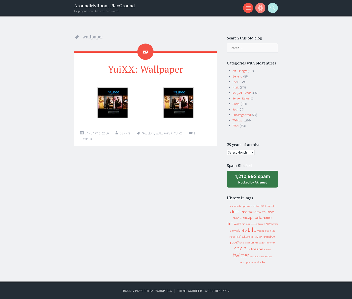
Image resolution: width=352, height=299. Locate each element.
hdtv (268, 224)
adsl (239, 206)
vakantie (254, 256)
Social (236, 104)
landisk (242, 230)
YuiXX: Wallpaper (145, 69)
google (262, 224)
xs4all (256, 262)
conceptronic (251, 217)
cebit (273, 205)
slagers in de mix (267, 242)
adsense (233, 206)
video (261, 256)
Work (235, 126)
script (247, 242)
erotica (267, 218)
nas (256, 236)
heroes (274, 223)
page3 (234, 242)
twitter (241, 255)
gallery (148, 133)
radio (241, 242)
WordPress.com (217, 291)
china (236, 218)
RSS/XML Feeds (241, 93)
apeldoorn (247, 205)
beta (263, 206)
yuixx (178, 133)
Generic (237, 76)
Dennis (125, 133)
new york (262, 236)
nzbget (271, 236)
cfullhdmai (254, 212)
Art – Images (239, 71)
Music (235, 87)
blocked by (256, 181)
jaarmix (234, 230)
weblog (268, 256)
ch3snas (268, 212)
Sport (235, 109)
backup (256, 205)
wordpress (246, 262)
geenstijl (255, 224)
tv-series (257, 249)
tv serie (267, 249)
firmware (234, 223)
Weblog (237, 120)
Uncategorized (241, 115)
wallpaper (164, 133)
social (241, 248)
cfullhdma (238, 211)
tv (249, 249)
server (254, 242)
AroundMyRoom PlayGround (104, 5)
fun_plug (246, 224)
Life (234, 82)
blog (269, 206)
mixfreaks (241, 236)
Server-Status (240, 98)
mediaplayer (263, 230)
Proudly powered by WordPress (146, 291)
